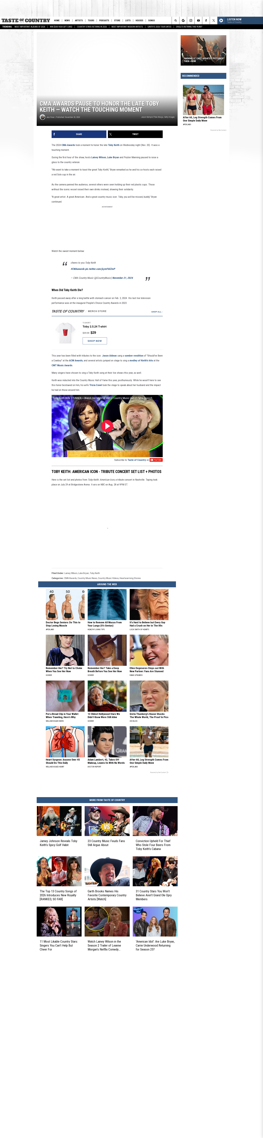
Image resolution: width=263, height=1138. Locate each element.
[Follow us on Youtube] (198, 20)
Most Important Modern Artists (127, 27)
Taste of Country (137, 459)
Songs (151, 20)
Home (57, 20)
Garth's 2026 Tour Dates (159, 27)
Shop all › (157, 311)
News (67, 20)
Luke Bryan (113, 157)
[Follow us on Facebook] (206, 20)
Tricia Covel (95, 385)
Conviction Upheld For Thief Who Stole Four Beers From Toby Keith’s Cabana (153, 845)
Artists (79, 20)
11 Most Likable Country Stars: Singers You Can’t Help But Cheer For (59, 945)
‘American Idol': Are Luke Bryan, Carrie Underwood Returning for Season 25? (155, 945)
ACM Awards (76, 360)
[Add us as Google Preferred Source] (183, 20)
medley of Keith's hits (141, 360)
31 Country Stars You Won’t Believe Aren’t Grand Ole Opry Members (154, 895)
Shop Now (95, 341)
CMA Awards (68, 145)
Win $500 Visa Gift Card (61, 27)
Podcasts (104, 20)
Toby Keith (113, 145)
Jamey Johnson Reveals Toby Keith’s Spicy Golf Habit (58, 843)
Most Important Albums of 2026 (30, 27)
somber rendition (134, 355)
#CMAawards (77, 268)
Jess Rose (50, 117)
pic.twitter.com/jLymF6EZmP (100, 268)
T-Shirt (87, 323)
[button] (107, 333)
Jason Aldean (109, 355)
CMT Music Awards (62, 365)
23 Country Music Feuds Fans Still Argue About (106, 843)
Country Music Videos (108, 578)
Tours (91, 20)
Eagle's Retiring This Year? (189, 27)
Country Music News (87, 578)
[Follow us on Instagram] (191, 20)
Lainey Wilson (98, 157)
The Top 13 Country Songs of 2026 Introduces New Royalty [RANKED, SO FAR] (58, 895)
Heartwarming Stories (130, 578)
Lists (128, 20)
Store (117, 20)
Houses (139, 20)
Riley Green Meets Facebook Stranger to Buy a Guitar (199, 60)
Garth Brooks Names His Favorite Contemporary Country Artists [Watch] (107, 895)
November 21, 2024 (122, 277)
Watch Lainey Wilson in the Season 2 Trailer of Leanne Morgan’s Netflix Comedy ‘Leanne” (104, 945)
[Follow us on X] (213, 20)
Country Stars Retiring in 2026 (92, 27)
